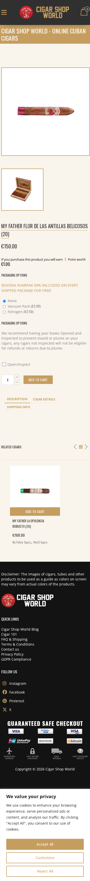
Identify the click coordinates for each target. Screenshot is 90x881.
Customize (45, 857)
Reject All (45, 871)
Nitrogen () (20, 311)
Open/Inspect (18, 364)
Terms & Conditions (17, 644)
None (12, 300)
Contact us (10, 649)
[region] (45, 835)
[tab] (17, 399)
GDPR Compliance (16, 659)
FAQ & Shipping (14, 639)
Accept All (45, 844)
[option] (45, 503)
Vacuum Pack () (24, 306)
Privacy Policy (12, 654)
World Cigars (40, 542)
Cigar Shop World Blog (20, 629)
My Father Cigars (21, 542)
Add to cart (35, 511)
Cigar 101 (9, 634)
